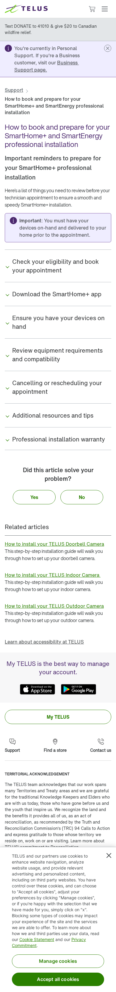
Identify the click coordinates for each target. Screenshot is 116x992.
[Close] (108, 855)
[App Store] (37, 689)
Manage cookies (58, 961)
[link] (46, 66)
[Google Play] (78, 689)
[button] (104, 9)
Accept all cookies (58, 979)
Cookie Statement (36, 939)
